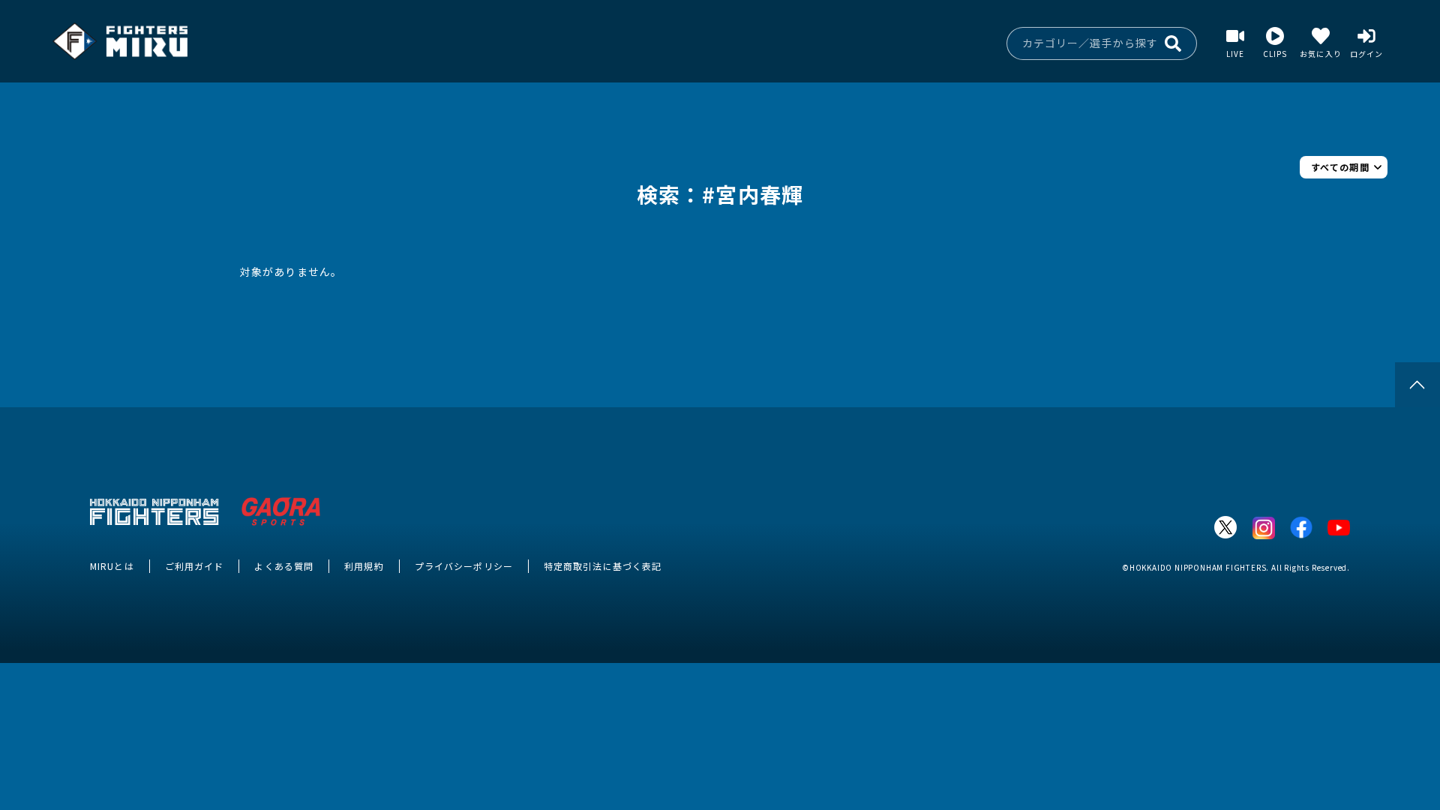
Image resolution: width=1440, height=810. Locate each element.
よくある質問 (284, 566)
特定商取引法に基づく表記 (603, 566)
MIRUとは (112, 566)
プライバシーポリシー (464, 566)
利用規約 (363, 566)
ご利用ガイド (194, 566)
